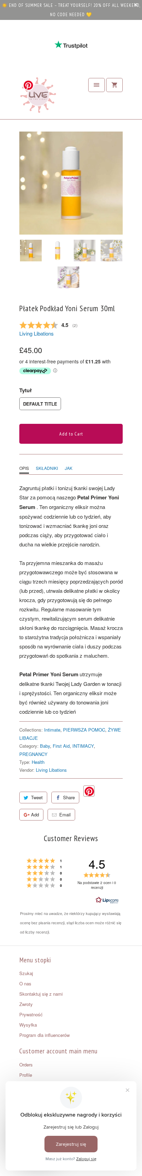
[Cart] (114, 85)
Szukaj (26, 973)
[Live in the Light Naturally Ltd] (38, 97)
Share (69, 797)
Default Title (40, 403)
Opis (24, 468)
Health (38, 762)
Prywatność (31, 1014)
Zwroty (26, 1004)
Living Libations (36, 333)
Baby (45, 746)
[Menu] (96, 85)
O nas (25, 983)
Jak (68, 468)
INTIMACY (83, 746)
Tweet (37, 797)
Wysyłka (28, 1024)
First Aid (61, 746)
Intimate (52, 729)
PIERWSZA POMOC (84, 729)
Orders (26, 1064)
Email (65, 814)
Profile (25, 1075)
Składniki (47, 468)
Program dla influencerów (44, 1035)
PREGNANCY (33, 754)
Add (35, 814)
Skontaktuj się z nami (41, 994)
